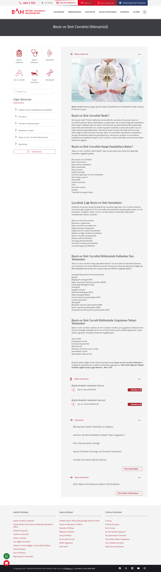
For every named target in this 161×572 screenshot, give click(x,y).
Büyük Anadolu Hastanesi (23, 520)
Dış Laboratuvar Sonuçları (115, 535)
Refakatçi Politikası (66, 532)
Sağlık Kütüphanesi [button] (107, 12)
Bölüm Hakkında (81, 54)
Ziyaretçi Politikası (66, 528)
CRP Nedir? (63, 546)
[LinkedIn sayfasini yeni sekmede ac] (132, 568)
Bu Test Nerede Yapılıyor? (115, 532)
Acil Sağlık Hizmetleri (21, 541)
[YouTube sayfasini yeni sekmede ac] (138, 568)
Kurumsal (124, 12)
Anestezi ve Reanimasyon (29, 123)
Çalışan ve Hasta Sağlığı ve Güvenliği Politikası (31, 545)
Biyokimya (23, 144)
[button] (6, 563)
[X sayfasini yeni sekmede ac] (126, 568)
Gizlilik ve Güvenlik (21, 534)
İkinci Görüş (110, 528)
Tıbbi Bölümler (74, 12)
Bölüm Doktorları (81, 379)
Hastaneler (59, 12)
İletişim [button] (136, 12)
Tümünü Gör (36, 151)
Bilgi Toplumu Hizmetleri (23, 556)
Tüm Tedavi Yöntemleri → (129, 493)
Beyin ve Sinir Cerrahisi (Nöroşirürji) (33, 137)
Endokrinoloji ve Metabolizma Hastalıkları (35, 110)
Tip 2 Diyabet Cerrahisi (114, 543)
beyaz (69, 569)
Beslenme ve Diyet (26, 130)
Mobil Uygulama (66, 543)
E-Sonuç (108, 520)
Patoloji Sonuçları (112, 524)
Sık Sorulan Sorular (67, 539)
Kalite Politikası (19, 549)
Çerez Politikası (65, 535)
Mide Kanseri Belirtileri (114, 546)
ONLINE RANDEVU (67, 3)
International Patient (134, 2)
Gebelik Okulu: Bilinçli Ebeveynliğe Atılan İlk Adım (79, 520)
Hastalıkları (79, 420)
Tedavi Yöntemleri (81, 477)
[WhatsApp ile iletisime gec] (6, 556)
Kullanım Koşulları (20, 530)
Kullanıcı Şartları (19, 538)
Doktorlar (90, 12)
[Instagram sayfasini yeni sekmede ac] (145, 568)
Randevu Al (136, 390)
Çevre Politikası (19, 553)
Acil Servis (23, 116)
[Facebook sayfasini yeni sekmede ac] (120, 568)
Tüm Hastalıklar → (132, 469)
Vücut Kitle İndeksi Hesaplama (117, 539)
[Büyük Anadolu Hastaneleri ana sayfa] (28, 10)
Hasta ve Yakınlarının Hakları (71, 524)
